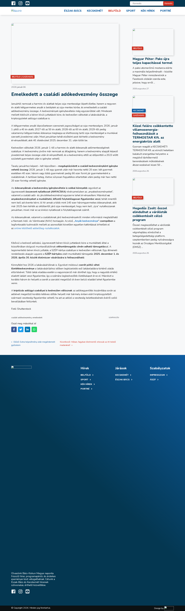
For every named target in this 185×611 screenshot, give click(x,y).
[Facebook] (14, 329)
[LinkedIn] (27, 329)
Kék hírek (148, 11)
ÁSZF (153, 379)
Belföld (114, 11)
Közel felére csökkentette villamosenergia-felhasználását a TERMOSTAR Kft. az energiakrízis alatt (153, 134)
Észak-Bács (73, 11)
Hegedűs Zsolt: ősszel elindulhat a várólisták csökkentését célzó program (150, 214)
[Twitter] (20, 329)
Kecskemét (95, 11)
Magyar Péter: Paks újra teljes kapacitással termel (152, 61)
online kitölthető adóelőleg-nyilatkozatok (36, 228)
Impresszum (157, 375)
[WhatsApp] (34, 329)
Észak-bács (122, 379)
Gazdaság (27, 77)
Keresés (168, 3)
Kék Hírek (86, 384)
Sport (130, 11)
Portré (165, 11)
